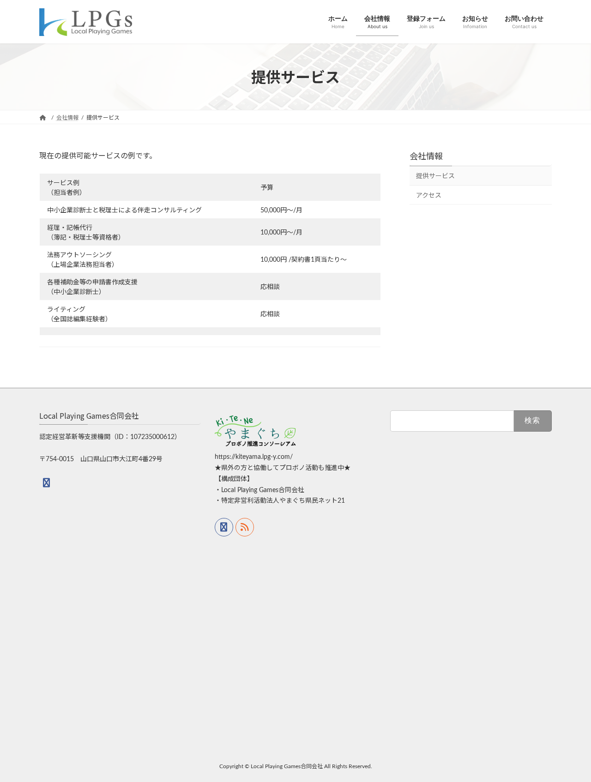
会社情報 (426, 156)
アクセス (428, 195)
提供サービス (435, 176)
